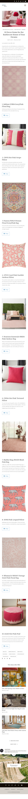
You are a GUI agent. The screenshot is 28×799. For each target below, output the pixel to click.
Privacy (13, 789)
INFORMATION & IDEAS (8, 29)
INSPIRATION (17, 29)
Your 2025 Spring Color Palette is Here (13, 688)
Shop (6, 115)
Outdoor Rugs (5, 656)
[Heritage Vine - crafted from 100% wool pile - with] (14, 768)
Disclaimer (20, 789)
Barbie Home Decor (12, 651)
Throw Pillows (13, 656)
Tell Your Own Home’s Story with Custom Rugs (14, 731)
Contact (7, 789)
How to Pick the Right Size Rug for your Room (13, 709)
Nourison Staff (17, 39)
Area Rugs (5, 651)
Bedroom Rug (20, 651)
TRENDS (23, 29)
